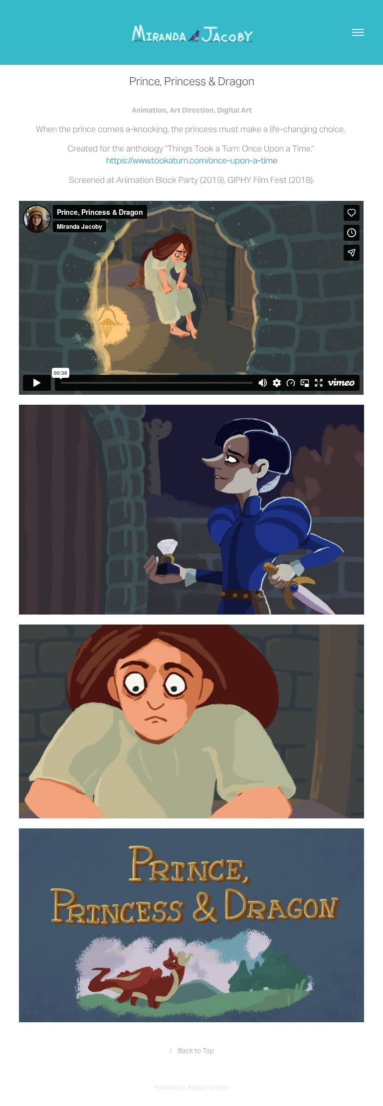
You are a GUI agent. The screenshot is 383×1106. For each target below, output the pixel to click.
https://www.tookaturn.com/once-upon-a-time (191, 160)
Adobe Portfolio (208, 1087)
